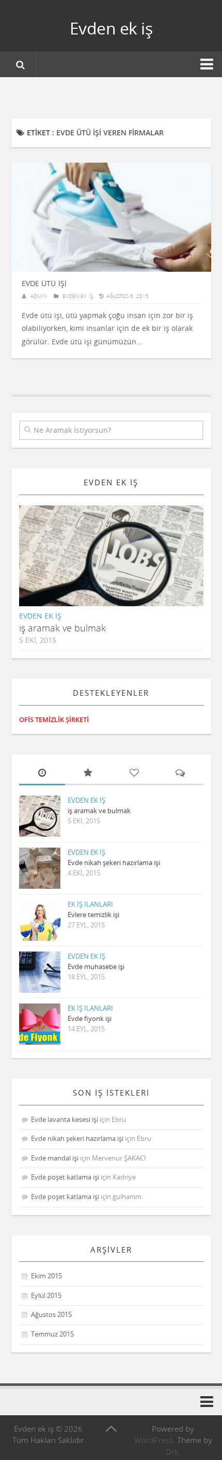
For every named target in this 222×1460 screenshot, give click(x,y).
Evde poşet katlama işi (65, 1177)
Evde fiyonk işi (90, 1018)
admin (38, 296)
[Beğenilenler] (134, 773)
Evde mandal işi (54, 1158)
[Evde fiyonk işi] (39, 1024)
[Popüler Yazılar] (88, 773)
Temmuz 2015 (52, 1334)
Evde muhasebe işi (96, 966)
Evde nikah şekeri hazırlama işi (114, 862)
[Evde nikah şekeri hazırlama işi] (39, 868)
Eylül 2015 (46, 1295)
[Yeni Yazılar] (42, 773)
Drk (172, 1452)
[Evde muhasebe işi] (39, 972)
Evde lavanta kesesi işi (64, 1119)
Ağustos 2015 (51, 1314)
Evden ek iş (111, 28)
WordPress (153, 1440)
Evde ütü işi (44, 283)
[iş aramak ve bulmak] (119, 564)
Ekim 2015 (46, 1275)
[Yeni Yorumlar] (180, 773)
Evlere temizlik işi (93, 914)
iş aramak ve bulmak (62, 628)
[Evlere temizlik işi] (39, 920)
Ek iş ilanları (90, 904)
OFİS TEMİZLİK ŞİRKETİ (54, 719)
